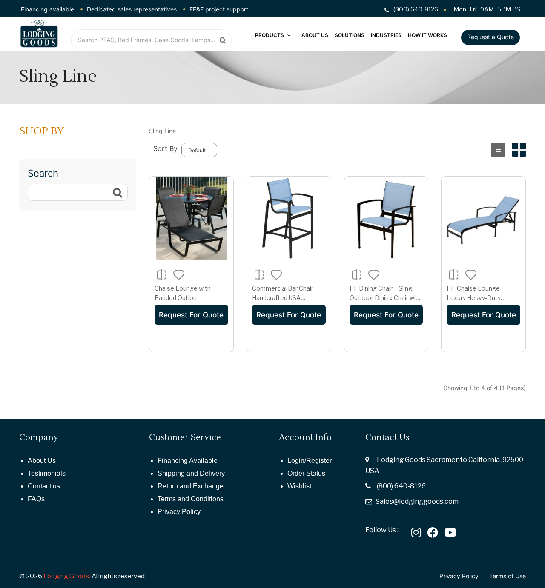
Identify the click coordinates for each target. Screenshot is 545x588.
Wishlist (299, 486)
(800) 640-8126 (401, 486)
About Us (314, 35)
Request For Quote (191, 315)
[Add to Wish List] (179, 274)
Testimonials (47, 473)
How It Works (427, 35)
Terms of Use (507, 575)
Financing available (47, 9)
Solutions (349, 35)
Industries (386, 35)
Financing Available (188, 460)
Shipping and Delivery (191, 473)
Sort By (165, 148)
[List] (498, 150)
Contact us (44, 486)
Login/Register (309, 460)
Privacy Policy (179, 511)
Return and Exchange (191, 486)
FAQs (36, 498)
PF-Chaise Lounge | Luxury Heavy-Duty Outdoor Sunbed (475, 297)
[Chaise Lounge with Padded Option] (191, 218)
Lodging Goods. (66, 576)
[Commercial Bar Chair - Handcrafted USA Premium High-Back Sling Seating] (289, 218)
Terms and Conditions (191, 498)
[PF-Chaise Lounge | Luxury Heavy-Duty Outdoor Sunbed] (483, 218)
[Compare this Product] (162, 274)
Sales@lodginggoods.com (417, 501)
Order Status (306, 473)
